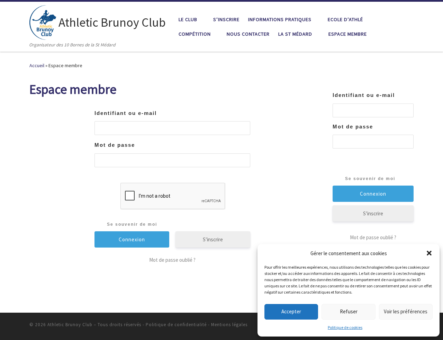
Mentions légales (229, 325)
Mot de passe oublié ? (172, 260)
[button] (429, 253)
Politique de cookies (345, 327)
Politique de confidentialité (176, 325)
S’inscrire (213, 239)
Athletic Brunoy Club (69, 325)
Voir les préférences (405, 311)
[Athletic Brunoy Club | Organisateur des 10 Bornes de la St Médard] (42, 21)
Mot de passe (114, 145)
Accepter (291, 311)
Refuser (349, 311)
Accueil (36, 65)
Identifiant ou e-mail (125, 113)
